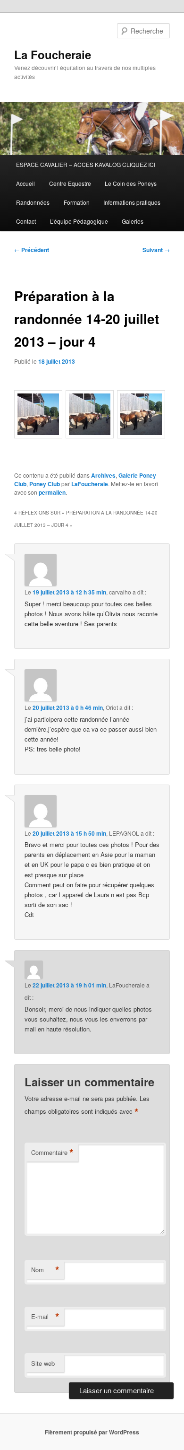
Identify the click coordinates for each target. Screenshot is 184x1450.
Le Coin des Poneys (131, 183)
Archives (103, 475)
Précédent (31, 249)
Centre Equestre (70, 183)
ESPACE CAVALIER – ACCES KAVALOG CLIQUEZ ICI (85, 164)
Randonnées (33, 202)
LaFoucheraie (89, 484)
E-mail (45, 1316)
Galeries (132, 221)
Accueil (25, 183)
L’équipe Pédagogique (79, 221)
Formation (77, 202)
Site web (43, 1363)
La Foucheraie (52, 54)
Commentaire (52, 1152)
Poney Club (44, 484)
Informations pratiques (131, 202)
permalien (52, 492)
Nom (45, 1269)
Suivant (156, 249)
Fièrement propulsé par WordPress (92, 1432)
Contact (26, 221)
